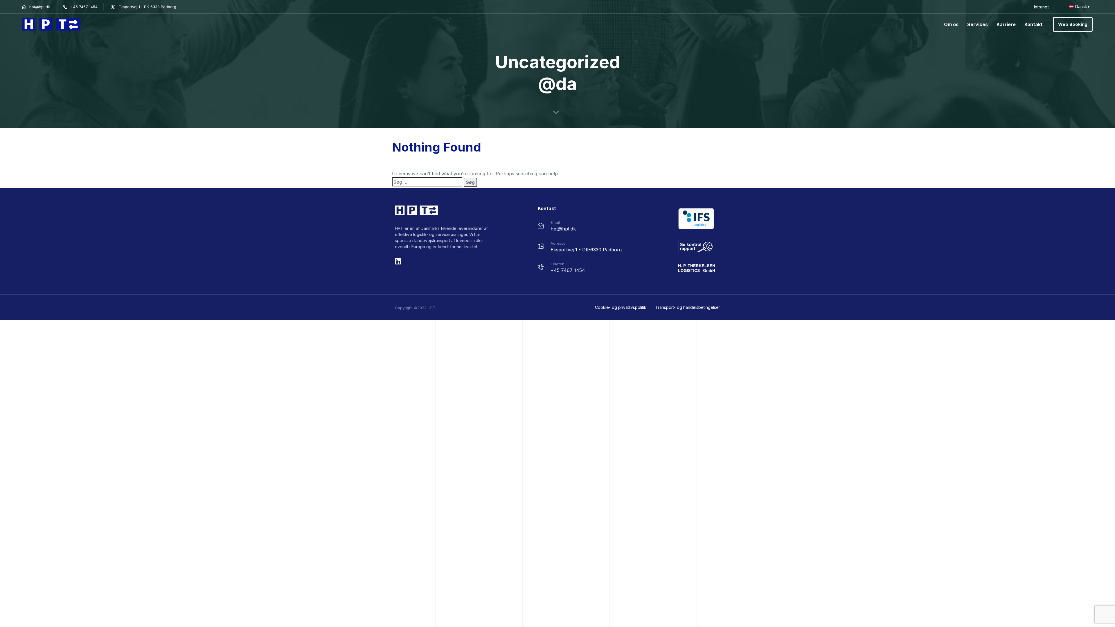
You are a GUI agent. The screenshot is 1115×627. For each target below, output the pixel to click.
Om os (951, 24)
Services (977, 24)
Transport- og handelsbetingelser (687, 307)
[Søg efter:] (427, 182)
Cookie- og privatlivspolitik (620, 307)
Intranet (1041, 7)
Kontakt (1033, 24)
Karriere (1006, 24)
